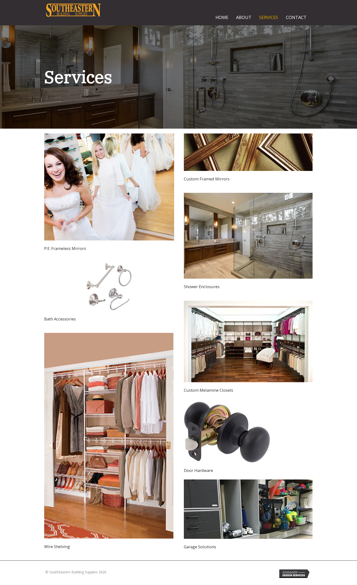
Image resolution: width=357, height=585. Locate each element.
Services (268, 17)
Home (221, 17)
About (243, 17)
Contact (296, 17)
